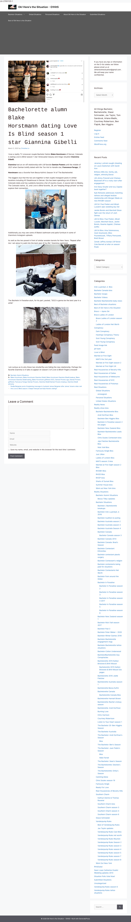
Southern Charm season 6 (108, 814)
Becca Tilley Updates (106, 499)
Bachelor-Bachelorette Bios (107, 412)
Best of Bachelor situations (105, 304)
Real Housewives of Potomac (106, 384)
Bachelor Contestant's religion (110, 561)
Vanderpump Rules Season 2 (109, 842)
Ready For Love (102, 787)
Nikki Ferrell (104, 758)
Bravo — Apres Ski (101, 311)
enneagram (102, 394)
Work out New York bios (106, 488)
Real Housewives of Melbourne (107, 377)
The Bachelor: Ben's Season (109, 745)
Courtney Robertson (106, 718)
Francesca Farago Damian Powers (26, 382)
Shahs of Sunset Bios (104, 481)
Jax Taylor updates (105, 828)
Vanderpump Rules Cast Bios (109, 832)
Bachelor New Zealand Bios (109, 428)
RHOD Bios (100, 474)
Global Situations (35, 14)
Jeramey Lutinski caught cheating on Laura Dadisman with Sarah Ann (108, 165)
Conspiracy (98, 328)
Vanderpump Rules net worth (110, 835)
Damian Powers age (62, 379)
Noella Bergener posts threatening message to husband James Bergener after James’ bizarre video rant (46, 386)
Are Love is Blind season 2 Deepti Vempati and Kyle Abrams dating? (34, 388)
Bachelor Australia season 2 (109, 521)
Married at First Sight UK (106, 366)
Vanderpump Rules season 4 (109, 849)
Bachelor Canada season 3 (110, 535)
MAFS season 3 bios (104, 461)
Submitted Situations (97, 14)
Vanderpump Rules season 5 (109, 853)
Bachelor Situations (15, 14)
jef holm (97, 349)
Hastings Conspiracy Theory (107, 335)
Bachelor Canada (105, 532)
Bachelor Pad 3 (104, 629)
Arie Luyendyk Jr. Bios (103, 287)
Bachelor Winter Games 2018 (109, 636)
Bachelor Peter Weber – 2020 (110, 632)
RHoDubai (98, 867)
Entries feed (99, 137)
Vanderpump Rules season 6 (106, 887)
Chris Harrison (103, 715)
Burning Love (103, 711)
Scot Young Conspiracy (105, 338)
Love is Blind (99, 352)
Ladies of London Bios (105, 458)
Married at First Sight (102, 356)
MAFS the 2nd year (104, 359)
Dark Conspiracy (102, 331)
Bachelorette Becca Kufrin (108, 688)
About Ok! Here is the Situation (75, 14)
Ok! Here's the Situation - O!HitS (38, 7)
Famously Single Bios (104, 451)
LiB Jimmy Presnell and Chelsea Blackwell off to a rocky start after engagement (108, 180)
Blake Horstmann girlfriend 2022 (43, 379)
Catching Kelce (102, 777)
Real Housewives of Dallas (105, 373)
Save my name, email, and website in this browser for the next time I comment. (43, 450)
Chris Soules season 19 (105, 780)
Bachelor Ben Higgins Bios (108, 419)
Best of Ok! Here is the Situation (19, 21)
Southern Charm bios (106, 804)
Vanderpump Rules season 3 (109, 846)
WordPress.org (100, 144)
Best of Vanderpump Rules (109, 825)
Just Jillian (100, 454)
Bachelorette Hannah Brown (109, 698)
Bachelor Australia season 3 (109, 525)
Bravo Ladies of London (104, 315)
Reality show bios (101, 408)
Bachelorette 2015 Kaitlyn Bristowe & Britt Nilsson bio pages (110, 669)
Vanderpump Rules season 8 (109, 860)
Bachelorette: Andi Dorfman (109, 708)
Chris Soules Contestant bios (109, 438)
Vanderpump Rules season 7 (109, 856)
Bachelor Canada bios (103, 290)
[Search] (120, 907)
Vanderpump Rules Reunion (109, 839)
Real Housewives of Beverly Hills (107, 370)
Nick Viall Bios (103, 447)
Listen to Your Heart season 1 (110, 722)
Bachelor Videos (101, 297)
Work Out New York (104, 863)
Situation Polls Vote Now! (104, 876)
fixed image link (100, 345)
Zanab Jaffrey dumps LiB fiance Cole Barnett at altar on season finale (107, 244)
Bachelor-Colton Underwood (109, 651)
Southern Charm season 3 (108, 807)
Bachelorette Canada (106, 691)
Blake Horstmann (16, 377)
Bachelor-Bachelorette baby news (108, 301)
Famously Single (102, 784)
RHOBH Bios (101, 471)
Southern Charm (102, 794)
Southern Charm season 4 (108, 811)
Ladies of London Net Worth (107, 324)
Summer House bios (104, 485)
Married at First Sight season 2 (108, 363)
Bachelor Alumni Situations (20, 375)
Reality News (99, 405)
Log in (96, 134)
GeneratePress (84, 919)
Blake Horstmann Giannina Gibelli (34, 377)
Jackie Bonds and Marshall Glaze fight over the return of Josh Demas (107, 213)
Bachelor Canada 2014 (107, 539)
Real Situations (100, 387)
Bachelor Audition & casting (109, 518)
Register (97, 130)
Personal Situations (52, 14)
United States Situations (106, 401)
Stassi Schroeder (103, 818)
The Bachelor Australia (107, 732)
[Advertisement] (65, 39)
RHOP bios (100, 478)
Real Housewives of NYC (104, 380)
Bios (101, 741)
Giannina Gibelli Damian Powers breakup (53, 382)
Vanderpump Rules (103, 821)
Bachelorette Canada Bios (110, 695)
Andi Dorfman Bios (105, 415)
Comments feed (100, 141)
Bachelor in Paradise (106, 582)
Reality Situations (101, 492)
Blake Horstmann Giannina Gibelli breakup (60, 377)
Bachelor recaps (100, 294)
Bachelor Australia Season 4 (109, 528)
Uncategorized (100, 883)
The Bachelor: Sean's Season (110, 761)
